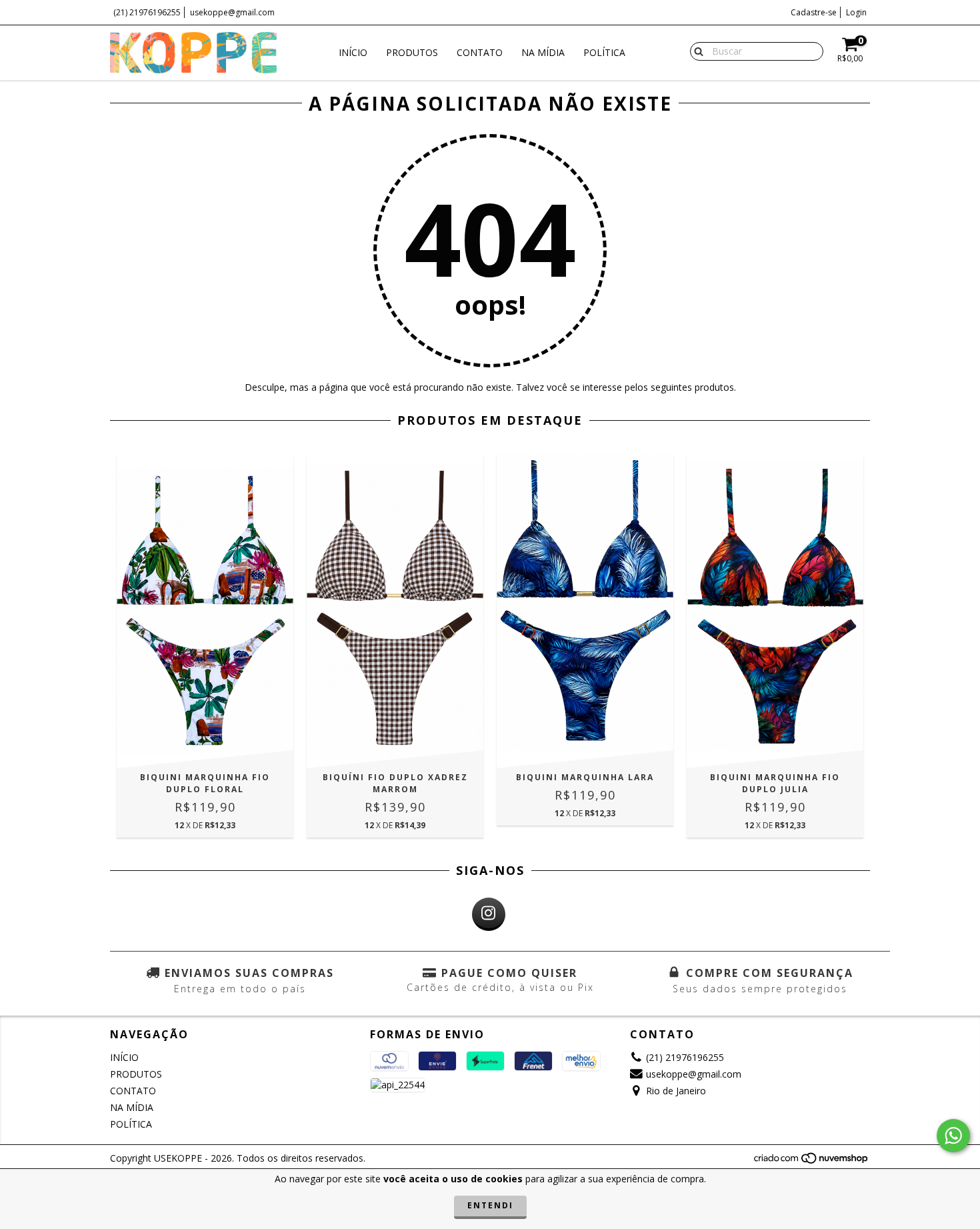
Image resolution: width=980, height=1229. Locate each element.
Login (856, 12)
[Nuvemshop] (811, 1161)
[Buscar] (695, 50)
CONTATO (480, 52)
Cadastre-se (814, 12)
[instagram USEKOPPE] (488, 914)
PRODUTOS (412, 52)
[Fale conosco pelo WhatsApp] (953, 1135)
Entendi (490, 1205)
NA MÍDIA (543, 52)
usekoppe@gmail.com (232, 12)
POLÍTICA (604, 52)
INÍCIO (353, 52)
